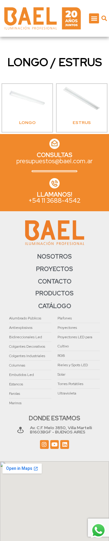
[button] (94, 18)
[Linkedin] (64, 444)
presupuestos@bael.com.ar (54, 161)
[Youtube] (54, 444)
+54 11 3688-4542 (54, 200)
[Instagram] (44, 444)
